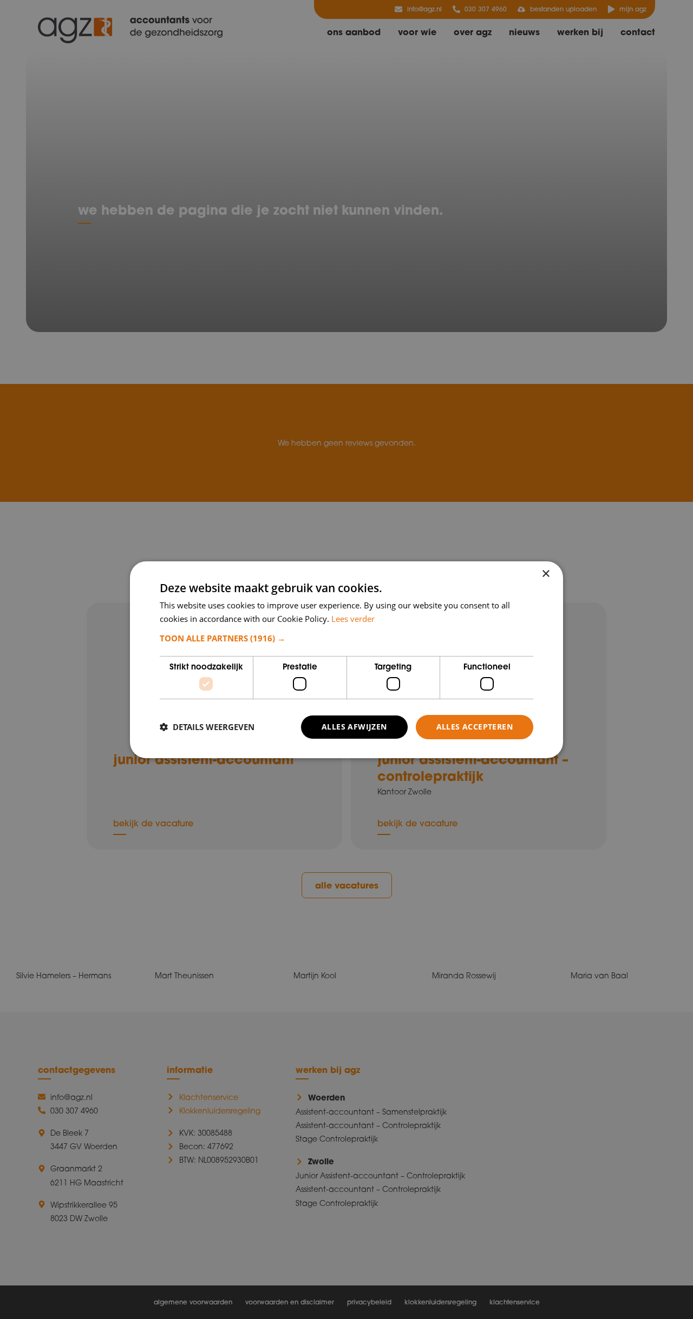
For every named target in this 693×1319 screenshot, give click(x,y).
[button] (346, 638)
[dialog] (346, 659)
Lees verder (353, 618)
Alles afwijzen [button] (354, 726)
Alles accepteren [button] (474, 726)
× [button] (545, 573)
